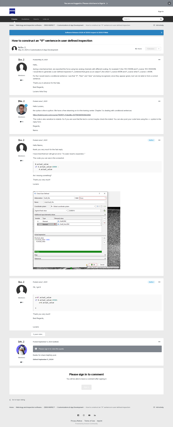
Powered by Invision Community (86, 424)
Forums (14, 19)
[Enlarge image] (76, 230)
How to (36, 19)
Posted (40, 60)
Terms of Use (89, 421)
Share (139, 49)
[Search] (161, 19)
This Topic (151, 19)
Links (45, 19)
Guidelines (25, 19)
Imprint (99, 421)
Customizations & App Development (44, 50)
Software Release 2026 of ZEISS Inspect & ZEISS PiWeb (86, 32)
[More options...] (159, 59)
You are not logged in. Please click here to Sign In (84, 3)
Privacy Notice (76, 421)
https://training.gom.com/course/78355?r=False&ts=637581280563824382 (62, 115)
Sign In (161, 11)
